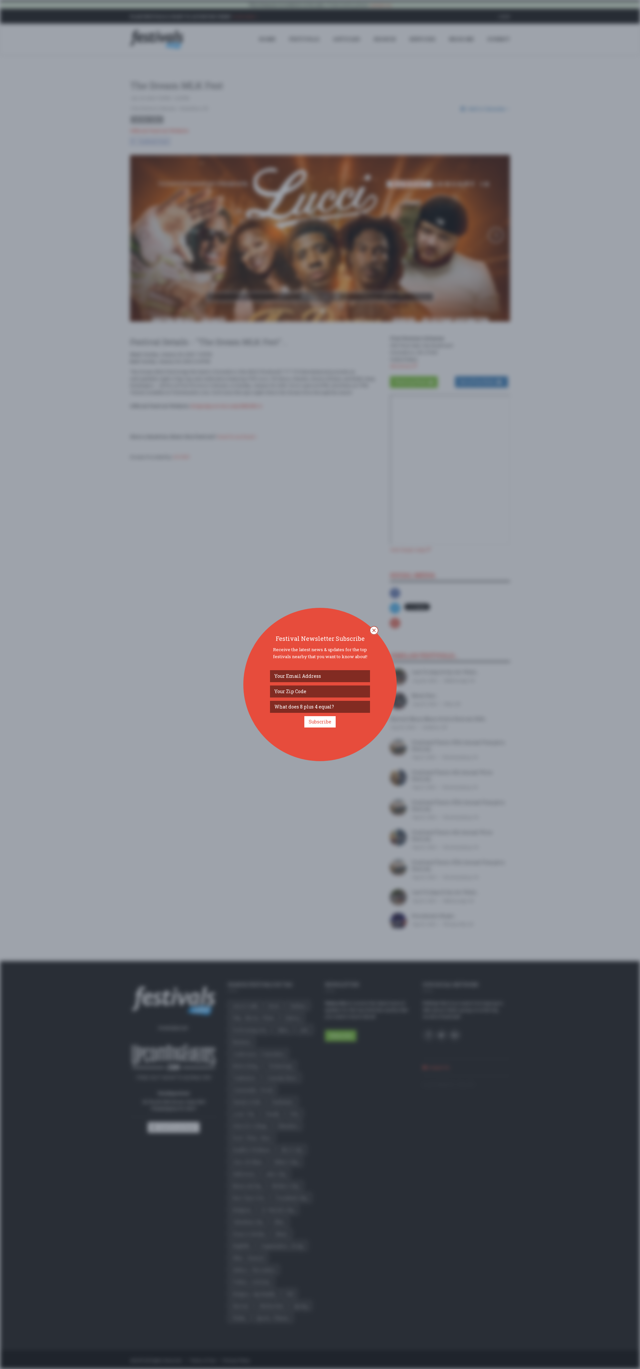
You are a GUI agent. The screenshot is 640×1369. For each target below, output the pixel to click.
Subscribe (320, 721)
